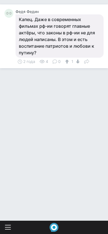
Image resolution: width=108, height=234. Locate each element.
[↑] (67, 61)
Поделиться (86, 61)
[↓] (77, 61)
